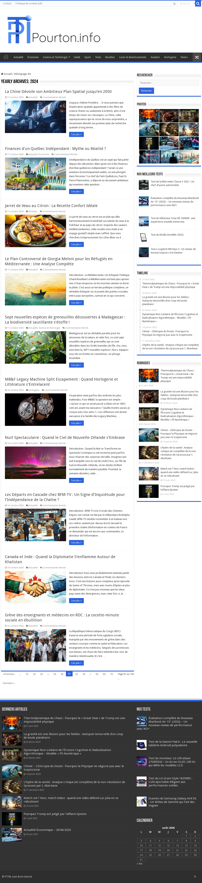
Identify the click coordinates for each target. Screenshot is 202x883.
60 (104, 674)
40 (62, 674)
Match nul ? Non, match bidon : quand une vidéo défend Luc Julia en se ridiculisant (179, 472)
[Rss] (174, 3)
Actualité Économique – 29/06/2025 (47, 830)
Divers (184, 57)
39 (54, 674)
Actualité (18, 57)
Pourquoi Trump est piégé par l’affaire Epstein (55, 814)
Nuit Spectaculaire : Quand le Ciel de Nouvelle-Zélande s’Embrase (65, 437)
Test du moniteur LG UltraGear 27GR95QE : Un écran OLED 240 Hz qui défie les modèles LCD (172, 761)
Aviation (155, 57)
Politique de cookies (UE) (29, 3)
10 (26, 674)
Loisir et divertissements (132, 57)
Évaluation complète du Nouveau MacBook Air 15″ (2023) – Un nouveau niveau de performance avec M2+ (175, 202)
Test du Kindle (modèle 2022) (167, 234)
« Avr (139, 863)
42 (76, 674)
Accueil (6, 57)
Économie (33, 57)
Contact (7, 3)
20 (34, 674)
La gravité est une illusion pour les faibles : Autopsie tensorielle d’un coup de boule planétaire (180, 395)
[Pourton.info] (53, 29)
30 (41, 674)
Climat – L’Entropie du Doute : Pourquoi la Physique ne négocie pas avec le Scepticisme (179, 434)
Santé (77, 57)
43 (83, 674)
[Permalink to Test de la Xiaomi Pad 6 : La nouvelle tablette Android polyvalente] (142, 744)
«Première (9, 674)
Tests (98, 57)
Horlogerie (170, 57)
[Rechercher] (198, 3)
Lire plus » (76, 134)
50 (96, 674)
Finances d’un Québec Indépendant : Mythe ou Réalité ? (55, 148)
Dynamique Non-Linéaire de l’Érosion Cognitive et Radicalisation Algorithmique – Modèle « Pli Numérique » (67, 751)
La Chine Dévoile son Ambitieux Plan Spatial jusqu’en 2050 (58, 91)
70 (111, 674)
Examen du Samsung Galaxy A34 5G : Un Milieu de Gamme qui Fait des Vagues (172, 802)
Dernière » (9, 683)
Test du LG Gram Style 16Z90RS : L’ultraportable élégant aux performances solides (170, 782)
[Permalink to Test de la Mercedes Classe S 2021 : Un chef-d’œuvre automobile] (144, 184)
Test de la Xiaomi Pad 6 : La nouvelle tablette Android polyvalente (173, 743)
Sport (87, 57)
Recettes (110, 57)
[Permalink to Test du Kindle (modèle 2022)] (144, 237)
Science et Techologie (55, 57)
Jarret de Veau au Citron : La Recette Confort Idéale (51, 205)
